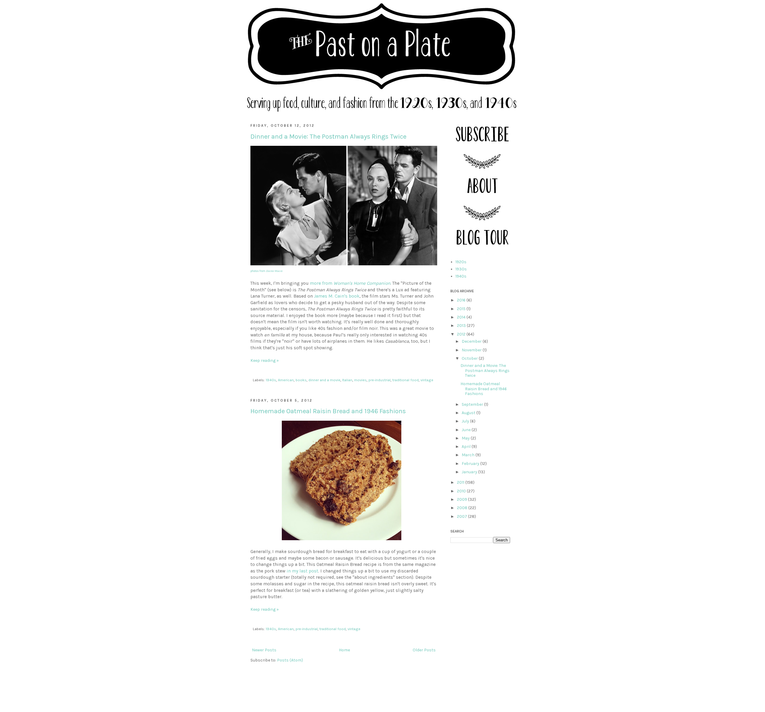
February (471, 463)
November (472, 350)
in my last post (301, 571)
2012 (461, 334)
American (286, 380)
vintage (426, 380)
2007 (462, 516)
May (466, 438)
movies (360, 380)
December (472, 341)
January (470, 471)
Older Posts (424, 650)
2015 (461, 308)
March (468, 454)
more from (350, 283)
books (301, 380)
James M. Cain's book (336, 296)
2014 (461, 317)
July (466, 421)
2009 (462, 499)
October (470, 358)
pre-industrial (379, 380)
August (469, 412)
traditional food (405, 380)
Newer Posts (264, 650)
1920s (460, 261)
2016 (461, 300)
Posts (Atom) (290, 660)
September (473, 404)
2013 (462, 325)
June (467, 429)
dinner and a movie (324, 380)
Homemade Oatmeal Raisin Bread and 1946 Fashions (328, 411)
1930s (461, 269)
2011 (461, 482)
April (467, 446)
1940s (271, 380)
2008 (462, 507)
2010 (462, 491)
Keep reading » (264, 360)
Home (344, 650)
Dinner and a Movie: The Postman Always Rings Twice (328, 136)
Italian (347, 380)
